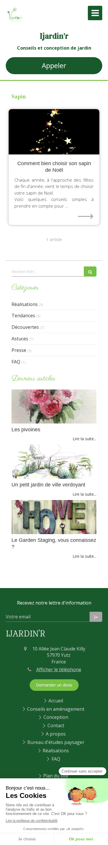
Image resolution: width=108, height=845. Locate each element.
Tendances (23, 315)
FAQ (16, 362)
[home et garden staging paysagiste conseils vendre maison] (54, 517)
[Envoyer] (96, 617)
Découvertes (25, 327)
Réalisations (25, 304)
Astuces (20, 338)
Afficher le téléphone (58, 669)
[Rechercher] (90, 271)
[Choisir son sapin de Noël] (54, 132)
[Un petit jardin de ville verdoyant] (54, 462)
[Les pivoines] (54, 406)
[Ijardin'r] (14, 21)
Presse (19, 350)
